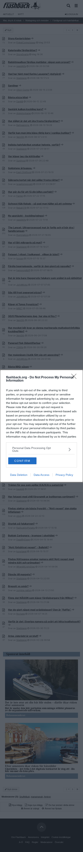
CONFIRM (22, 460)
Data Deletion (18, 474)
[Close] (75, 377)
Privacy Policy (64, 474)
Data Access (41, 474)
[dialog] (41, 426)
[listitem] (41, 449)
